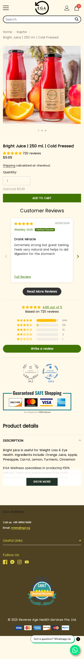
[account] (66, 7)
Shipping (9, 165)
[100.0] (50, 372)
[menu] (6, 8)
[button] (13, 153)
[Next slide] (78, 256)
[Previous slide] (6, 256)
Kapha (22, 32)
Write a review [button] (42, 348)
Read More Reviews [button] (42, 291)
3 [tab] (45, 130)
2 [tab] (42, 130)
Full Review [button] (22, 277)
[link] (6, 562)
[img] (23, 223)
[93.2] (30, 372)
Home (7, 32)
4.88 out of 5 (52, 307)
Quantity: (10, 172)
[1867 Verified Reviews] (42, 606)
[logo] (42, 8)
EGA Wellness (13, 512)
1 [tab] (38, 130)
